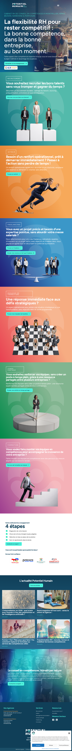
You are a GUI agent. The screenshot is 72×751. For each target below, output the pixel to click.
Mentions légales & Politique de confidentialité (50, 748)
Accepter (38, 745)
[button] (69, 733)
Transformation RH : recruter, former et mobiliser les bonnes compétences (53, 641)
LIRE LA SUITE (5, 616)
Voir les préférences (64, 745)
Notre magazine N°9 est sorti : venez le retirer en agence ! (53, 611)
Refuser (51, 745)
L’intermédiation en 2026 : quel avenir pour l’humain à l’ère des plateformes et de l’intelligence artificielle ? (18, 612)
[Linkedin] (57, 720)
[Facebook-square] (53, 720)
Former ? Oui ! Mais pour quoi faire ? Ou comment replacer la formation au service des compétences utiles (18, 642)
